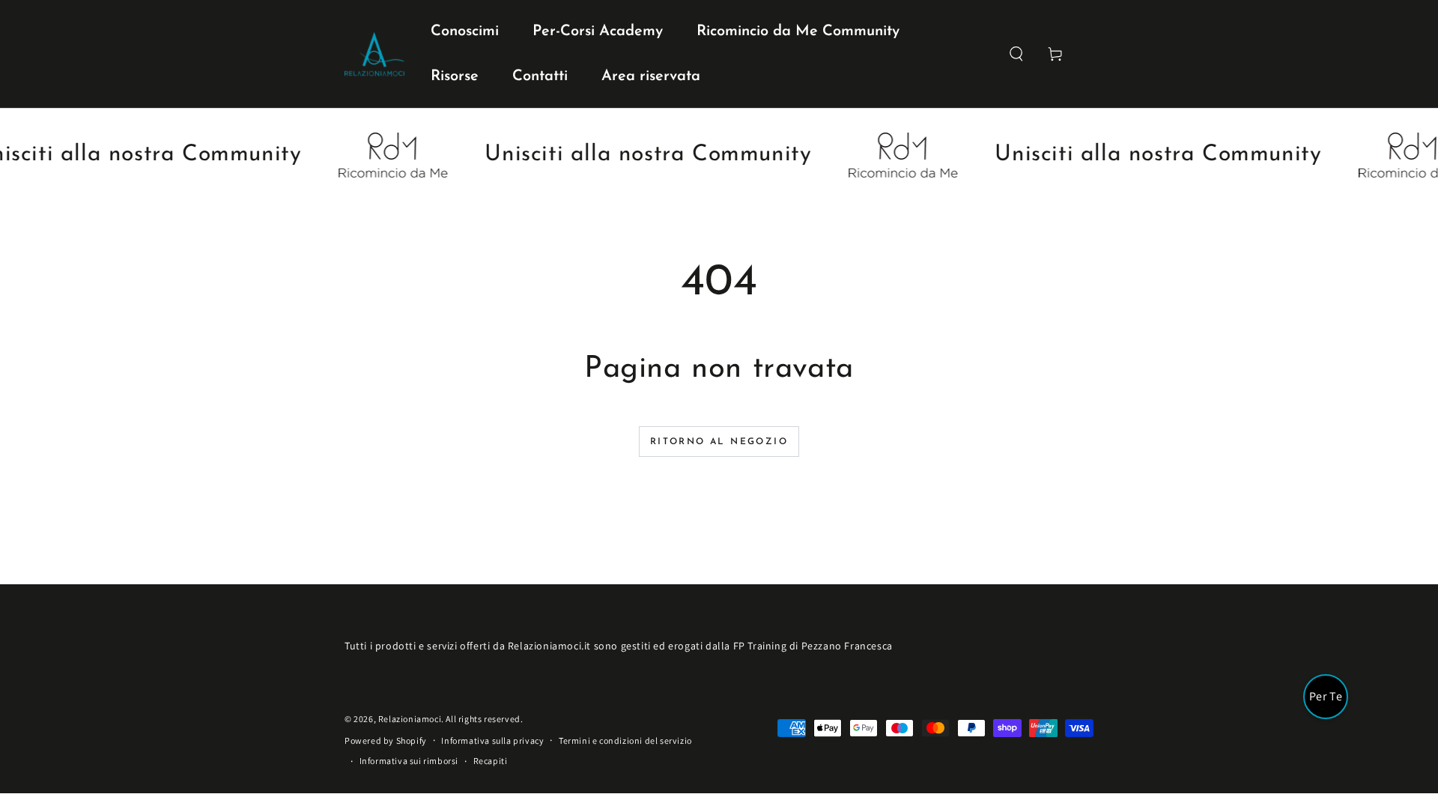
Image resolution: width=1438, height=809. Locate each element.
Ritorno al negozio (719, 441)
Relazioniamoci (409, 718)
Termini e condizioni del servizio (625, 740)
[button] (1016, 53)
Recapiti (490, 760)
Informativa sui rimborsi (409, 760)
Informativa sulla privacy (492, 740)
